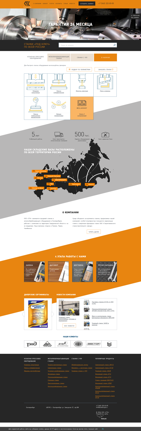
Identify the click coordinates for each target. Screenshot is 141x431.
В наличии (105, 57)
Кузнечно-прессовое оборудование (35, 57)
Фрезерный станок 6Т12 (103, 374)
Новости (72, 3)
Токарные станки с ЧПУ (79, 371)
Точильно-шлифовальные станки (58, 371)
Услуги (51, 3)
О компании (37, 3)
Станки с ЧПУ (82, 57)
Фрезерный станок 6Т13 (103, 377)
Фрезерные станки (54, 374)
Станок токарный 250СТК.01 (104, 380)
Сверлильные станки (54, 368)
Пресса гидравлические (32, 368)
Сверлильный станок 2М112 (104, 365)
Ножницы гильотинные (31, 365)
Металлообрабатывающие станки (59, 57)
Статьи (65, 3)
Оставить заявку (87, 4)
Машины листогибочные (32, 371)
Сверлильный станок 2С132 (104, 368)
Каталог (45, 3)
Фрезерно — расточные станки (82, 368)
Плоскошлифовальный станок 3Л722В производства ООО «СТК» (103, 309)
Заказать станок (104, 69)
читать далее (94, 232)
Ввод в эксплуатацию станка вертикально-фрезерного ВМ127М (103, 317)
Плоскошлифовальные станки (58, 377)
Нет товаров (135, 17)
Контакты (59, 3)
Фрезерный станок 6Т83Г (103, 383)
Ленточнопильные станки (56, 383)
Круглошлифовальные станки (57, 386)
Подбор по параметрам (80, 69)
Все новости (69, 326)
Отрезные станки (53, 380)
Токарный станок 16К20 (103, 371)
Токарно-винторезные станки (57, 365)
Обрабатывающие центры (80, 365)
